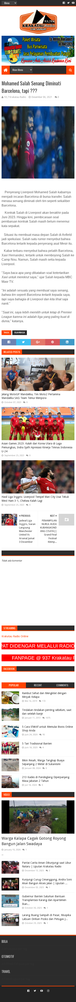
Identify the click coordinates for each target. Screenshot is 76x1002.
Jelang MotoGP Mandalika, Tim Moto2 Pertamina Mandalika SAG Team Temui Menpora (31, 396)
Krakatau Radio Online (15, 636)
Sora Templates (32, 997)
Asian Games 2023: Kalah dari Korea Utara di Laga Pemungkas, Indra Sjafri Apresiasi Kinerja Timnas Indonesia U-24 (37, 447)
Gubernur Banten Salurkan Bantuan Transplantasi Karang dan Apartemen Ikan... (44, 900)
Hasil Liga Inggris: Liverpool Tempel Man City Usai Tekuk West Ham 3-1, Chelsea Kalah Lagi (35, 498)
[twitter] (68, 3)
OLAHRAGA (19, 333)
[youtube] (72, 3)
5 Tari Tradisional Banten (37, 743)
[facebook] (64, 3)
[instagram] (47, 991)
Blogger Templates (54, 997)
